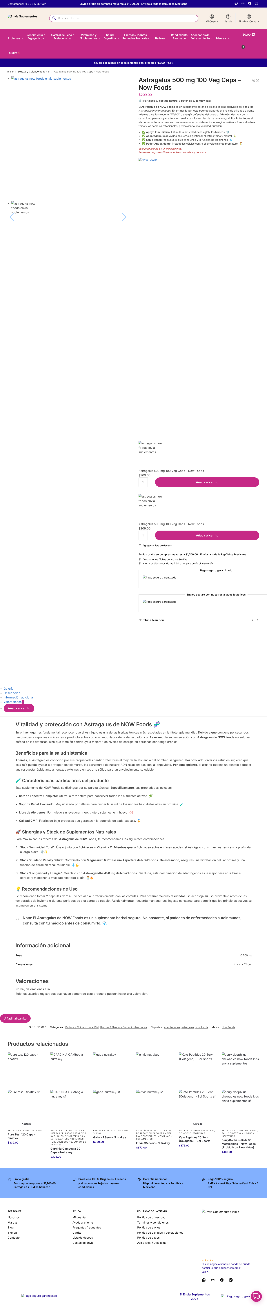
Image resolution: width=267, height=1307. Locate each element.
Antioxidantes (162, 1130)
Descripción (12, 693)
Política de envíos (148, 1227)
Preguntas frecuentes (86, 1227)
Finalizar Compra (249, 21)
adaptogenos (172, 1027)
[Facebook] (250, 3)
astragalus (187, 1027)
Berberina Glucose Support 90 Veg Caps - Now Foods (239, 639)
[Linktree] (243, 3)
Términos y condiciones (153, 1222)
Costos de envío (83, 1242)
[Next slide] (124, 139)
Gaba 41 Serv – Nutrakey (109, 1137)
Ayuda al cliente (82, 1222)
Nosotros (14, 1217)
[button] (250, 40)
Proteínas (198, 1133)
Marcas (12, 1222)
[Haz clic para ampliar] (71, 136)
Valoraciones (14, 702)
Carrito (76, 1232)
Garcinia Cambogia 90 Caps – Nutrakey (65, 1150)
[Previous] (252, 620)
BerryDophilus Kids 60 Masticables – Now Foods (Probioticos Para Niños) (239, 1143)
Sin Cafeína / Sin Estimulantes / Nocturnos (67, 1137)
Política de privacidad (151, 1217)
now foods (201, 1027)
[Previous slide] (12, 139)
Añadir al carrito (207, 482)
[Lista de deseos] (39, 1058)
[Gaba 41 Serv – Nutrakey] (111, 1089)
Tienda (12, 1232)
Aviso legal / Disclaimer (152, 1242)
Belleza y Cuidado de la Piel (34, 71)
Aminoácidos (144, 1130)
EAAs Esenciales (146, 1136)
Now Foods (228, 1027)
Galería (8, 688)
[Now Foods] (199, 295)
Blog (11, 1227)
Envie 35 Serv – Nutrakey (153, 1143)
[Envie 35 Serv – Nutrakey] (154, 1089)
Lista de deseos (82, 1237)
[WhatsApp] (236, 3)
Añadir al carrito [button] (69, 1164)
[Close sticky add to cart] (140, 439)
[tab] (135, 688)
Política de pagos (148, 1237)
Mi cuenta (79, 1217)
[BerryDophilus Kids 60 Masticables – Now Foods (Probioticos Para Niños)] (240, 1089)
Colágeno (185, 1133)
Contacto (14, 1237)
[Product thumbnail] (149, 652)
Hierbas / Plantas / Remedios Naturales (123, 1027)
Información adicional (19, 697)
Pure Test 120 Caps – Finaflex (21, 1136)
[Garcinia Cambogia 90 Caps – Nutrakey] (69, 1089)
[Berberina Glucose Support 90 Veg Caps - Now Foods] (257, 80)
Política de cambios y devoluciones (160, 1232)
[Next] (257, 620)
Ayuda (228, 21)
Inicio (10, 71)
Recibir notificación (26, 1150)
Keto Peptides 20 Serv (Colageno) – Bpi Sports (194, 1139)
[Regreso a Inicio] (230, 1232)
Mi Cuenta (212, 21)
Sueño (97, 1133)
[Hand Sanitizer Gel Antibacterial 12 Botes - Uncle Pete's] (254, 80)
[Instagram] (257, 3)
